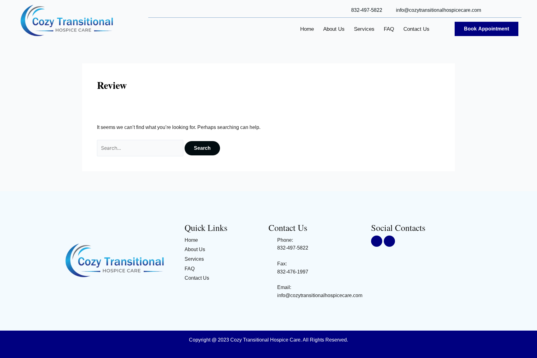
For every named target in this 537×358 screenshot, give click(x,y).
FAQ (389, 29)
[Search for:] (141, 148)
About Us (334, 29)
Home (307, 29)
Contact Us (416, 29)
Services (364, 29)
